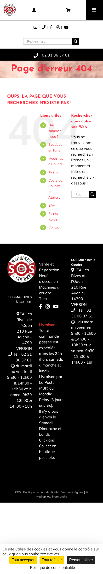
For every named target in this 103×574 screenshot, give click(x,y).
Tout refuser (52, 560)
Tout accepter (23, 560)
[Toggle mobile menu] (94, 9)
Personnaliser (81, 560)
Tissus (53, 172)
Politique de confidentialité (41, 492)
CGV (18, 492)
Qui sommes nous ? (54, 131)
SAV (51, 205)
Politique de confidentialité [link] (52, 568)
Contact (54, 227)
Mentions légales (72, 492)
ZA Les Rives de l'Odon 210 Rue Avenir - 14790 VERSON (24, 331)
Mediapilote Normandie (51, 496)
